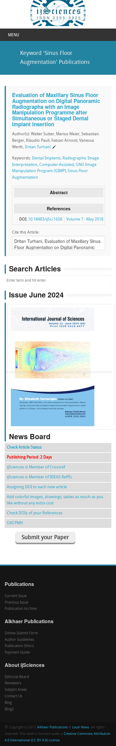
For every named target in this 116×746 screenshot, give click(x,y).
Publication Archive (21, 609)
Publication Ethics (19, 646)
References (59, 208)
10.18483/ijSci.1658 (45, 219)
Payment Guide (17, 652)
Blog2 (9, 709)
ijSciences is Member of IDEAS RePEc (39, 477)
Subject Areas (16, 690)
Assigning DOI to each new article (37, 487)
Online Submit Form (21, 633)
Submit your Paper (45, 538)
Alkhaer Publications (52, 727)
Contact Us (13, 696)
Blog (8, 703)
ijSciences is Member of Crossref (36, 467)
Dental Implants (46, 158)
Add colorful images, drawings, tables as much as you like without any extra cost (55, 500)
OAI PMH (15, 523)
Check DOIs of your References (34, 513)
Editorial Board (17, 677)
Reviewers (13, 683)
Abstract (59, 192)
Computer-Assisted (56, 165)
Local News (80, 727)
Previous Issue (16, 603)
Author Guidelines (19, 640)
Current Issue (16, 596)
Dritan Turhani (38, 147)
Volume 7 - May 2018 (84, 219)
